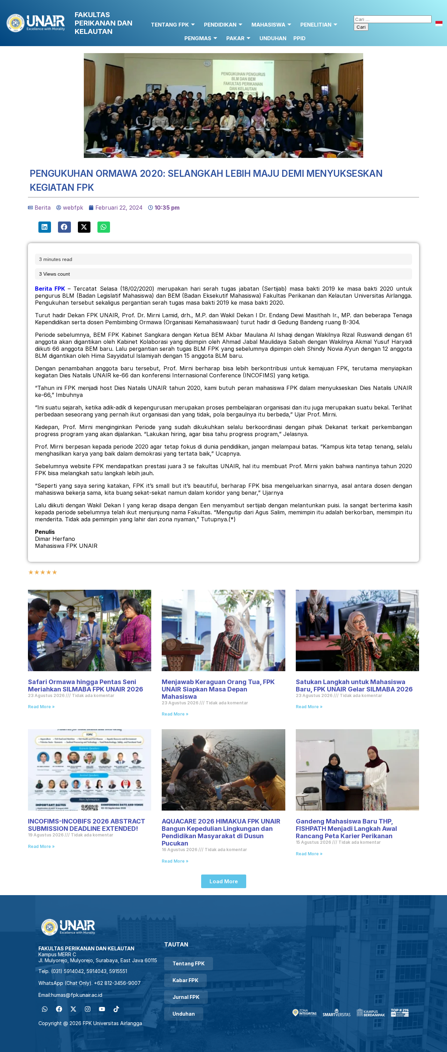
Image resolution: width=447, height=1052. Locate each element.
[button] (44, 227)
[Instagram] (87, 1009)
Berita (43, 207)
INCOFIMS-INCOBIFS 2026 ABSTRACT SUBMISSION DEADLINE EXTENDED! (86, 825)
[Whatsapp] (44, 1009)
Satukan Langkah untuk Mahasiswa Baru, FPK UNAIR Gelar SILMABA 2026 (354, 685)
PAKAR (235, 38)
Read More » (41, 706)
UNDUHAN (272, 38)
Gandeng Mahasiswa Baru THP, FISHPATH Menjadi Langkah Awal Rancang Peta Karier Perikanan (346, 829)
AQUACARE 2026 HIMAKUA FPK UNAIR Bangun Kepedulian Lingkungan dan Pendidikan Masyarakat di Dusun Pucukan (221, 832)
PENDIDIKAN (220, 24)
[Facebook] (59, 1009)
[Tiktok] (116, 1009)
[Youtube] (102, 1009)
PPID (299, 38)
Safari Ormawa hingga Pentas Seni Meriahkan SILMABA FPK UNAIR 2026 (86, 685)
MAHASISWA (268, 24)
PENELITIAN (315, 24)
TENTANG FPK (170, 24)
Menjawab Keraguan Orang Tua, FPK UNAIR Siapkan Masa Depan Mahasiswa (218, 689)
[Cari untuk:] (393, 18)
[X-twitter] (73, 1009)
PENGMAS (197, 38)
